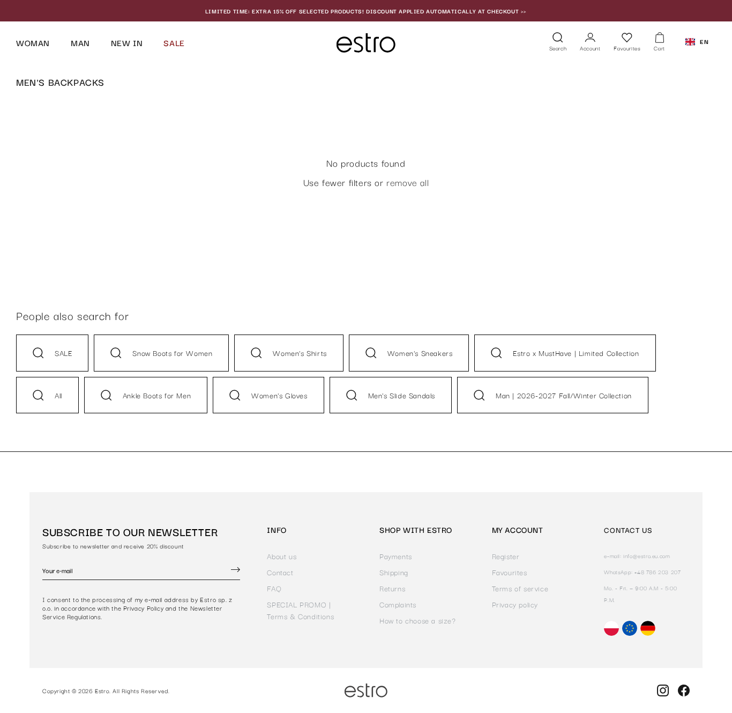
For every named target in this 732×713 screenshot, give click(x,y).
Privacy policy (515, 604)
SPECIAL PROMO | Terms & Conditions (300, 610)
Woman (33, 42)
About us (281, 556)
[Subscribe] (235, 571)
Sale (173, 42)
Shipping (393, 572)
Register (506, 556)
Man (80, 42)
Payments (395, 556)
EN (704, 41)
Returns (392, 588)
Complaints (397, 604)
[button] (558, 43)
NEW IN (127, 42)
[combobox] (697, 41)
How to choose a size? (417, 620)
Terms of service (520, 588)
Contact (280, 572)
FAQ (274, 588)
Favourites (509, 572)
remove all (407, 182)
